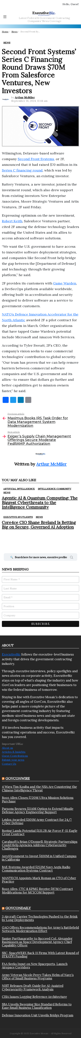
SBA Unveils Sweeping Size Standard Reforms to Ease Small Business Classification (37, 1006)
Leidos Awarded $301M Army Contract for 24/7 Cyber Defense (37, 821)
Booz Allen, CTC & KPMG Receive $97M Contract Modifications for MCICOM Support (37, 890)
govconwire (17, 778)
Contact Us (9, 763)
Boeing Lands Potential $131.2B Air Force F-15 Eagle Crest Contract (39, 832)
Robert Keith (12, 221)
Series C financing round (22, 170)
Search (71, 558)
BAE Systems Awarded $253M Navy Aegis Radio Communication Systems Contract (36, 868)
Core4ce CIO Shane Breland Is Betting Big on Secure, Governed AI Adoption (39, 525)
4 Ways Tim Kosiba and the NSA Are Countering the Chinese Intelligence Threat (39, 788)
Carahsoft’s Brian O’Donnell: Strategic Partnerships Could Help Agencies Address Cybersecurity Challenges (39, 845)
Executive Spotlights (18, 516)
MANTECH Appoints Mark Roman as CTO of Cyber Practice (39, 879)
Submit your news (13, 759)
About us (7, 748)
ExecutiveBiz (11, 654)
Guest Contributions (15, 756)
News (6, 492)
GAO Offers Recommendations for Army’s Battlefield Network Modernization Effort (40, 929)
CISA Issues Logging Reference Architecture (34, 996)
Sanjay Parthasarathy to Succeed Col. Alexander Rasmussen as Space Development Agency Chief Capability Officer (37, 942)
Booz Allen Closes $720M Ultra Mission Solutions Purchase (37, 799)
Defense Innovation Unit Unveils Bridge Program (37, 1015)
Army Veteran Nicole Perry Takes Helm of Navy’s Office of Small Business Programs (38, 976)
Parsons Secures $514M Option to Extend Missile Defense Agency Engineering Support (37, 810)
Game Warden (64, 283)
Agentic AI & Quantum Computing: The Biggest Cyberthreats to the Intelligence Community (40, 502)
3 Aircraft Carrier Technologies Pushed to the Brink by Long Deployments (40, 918)
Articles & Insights (13, 752)
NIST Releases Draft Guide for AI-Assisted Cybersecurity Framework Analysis (32, 987)
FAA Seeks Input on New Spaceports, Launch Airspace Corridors (34, 965)
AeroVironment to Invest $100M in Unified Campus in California (39, 857)
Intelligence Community (54, 488)
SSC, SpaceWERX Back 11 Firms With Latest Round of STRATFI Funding (40, 954)
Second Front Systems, (36, 159)
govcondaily (18, 908)
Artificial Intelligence (19, 488)
